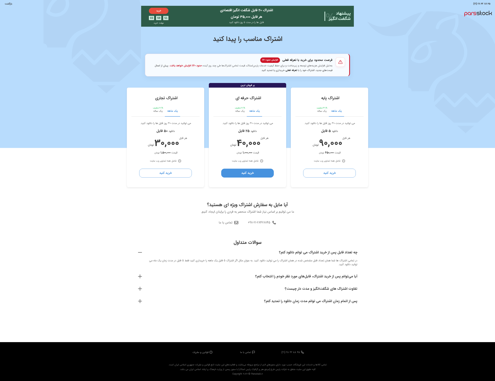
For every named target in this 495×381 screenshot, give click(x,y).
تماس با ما (225, 222)
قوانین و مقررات (200, 352)
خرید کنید (329, 173)
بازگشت (8, 4)
